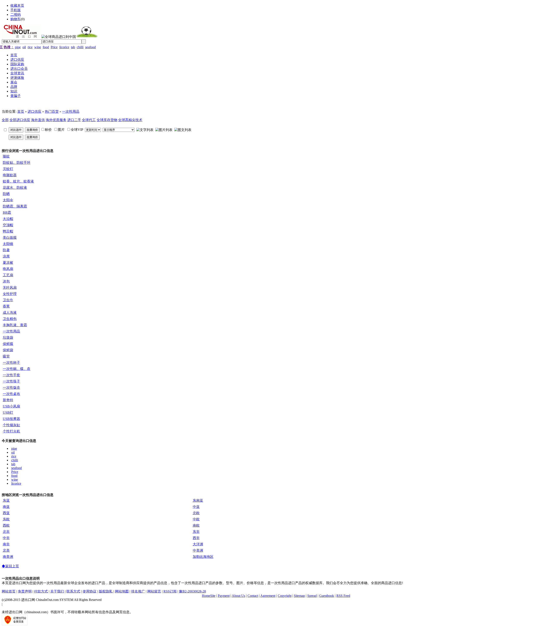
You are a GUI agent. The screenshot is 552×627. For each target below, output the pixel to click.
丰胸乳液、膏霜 (15, 325)
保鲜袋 (8, 350)
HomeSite (208, 595)
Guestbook (326, 595)
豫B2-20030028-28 (192, 591)
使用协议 (89, 591)
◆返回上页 (10, 566)
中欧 (196, 519)
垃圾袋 (8, 337)
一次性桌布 (11, 394)
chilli (80, 47)
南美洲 (8, 556)
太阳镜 (8, 244)
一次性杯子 (11, 362)
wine (37, 47)
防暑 (6, 250)
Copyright (285, 595)
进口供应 (34, 111)
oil (24, 47)
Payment (224, 595)
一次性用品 (70, 111)
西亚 (6, 513)
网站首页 (9, 591)
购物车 (15, 19)
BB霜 (7, 212)
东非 (196, 531)
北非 (6, 531)
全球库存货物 (107, 120)
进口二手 (74, 120)
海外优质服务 (56, 120)
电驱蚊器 (10, 175)
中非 (6, 538)
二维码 (15, 14)
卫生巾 (8, 300)
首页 (20, 111)
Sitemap (299, 595)
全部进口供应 (19, 120)
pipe (18, 47)
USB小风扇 (11, 406)
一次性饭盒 (11, 387)
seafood (90, 47)
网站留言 (154, 591)
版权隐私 (106, 591)
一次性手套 (11, 375)
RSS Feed (343, 595)
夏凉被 (8, 262)
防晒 (6, 194)
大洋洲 (198, 544)
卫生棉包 (10, 319)
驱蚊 (6, 156)
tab (73, 47)
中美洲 (198, 550)
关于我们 (57, 591)
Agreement (267, 595)
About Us (238, 595)
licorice (64, 47)
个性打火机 (11, 431)
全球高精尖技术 (130, 120)
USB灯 (8, 412)
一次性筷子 (11, 381)
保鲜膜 (8, 344)
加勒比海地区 (203, 556)
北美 (6, 550)
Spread (312, 595)
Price (54, 47)
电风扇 (8, 269)
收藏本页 (17, 5)
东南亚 (198, 500)
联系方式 (73, 591)
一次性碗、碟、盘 (16, 369)
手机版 (15, 10)
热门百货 (52, 111)
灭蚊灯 (8, 169)
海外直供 (38, 120)
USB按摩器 (11, 419)
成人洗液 (10, 312)
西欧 (6, 525)
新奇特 (8, 400)
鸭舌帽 (8, 231)
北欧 (196, 513)
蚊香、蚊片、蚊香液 (18, 181)
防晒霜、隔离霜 (15, 206)
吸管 (6, 356)
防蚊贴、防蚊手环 (16, 162)
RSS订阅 (170, 591)
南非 (6, 544)
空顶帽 (8, 225)
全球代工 (89, 120)
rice (30, 47)
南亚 (6, 506)
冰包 (6, 281)
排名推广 (138, 591)
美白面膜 (10, 237)
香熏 (6, 306)
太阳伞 (8, 200)
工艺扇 (8, 275)
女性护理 (10, 294)
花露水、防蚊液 (15, 187)
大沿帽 (8, 219)
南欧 (196, 525)
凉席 (6, 256)
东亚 (6, 500)
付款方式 (41, 591)
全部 (5, 120)
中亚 (196, 506)
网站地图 (122, 591)
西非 (196, 538)
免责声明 (25, 591)
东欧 (6, 519)
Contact (253, 595)
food (46, 47)
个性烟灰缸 (11, 425)
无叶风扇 (10, 287)
